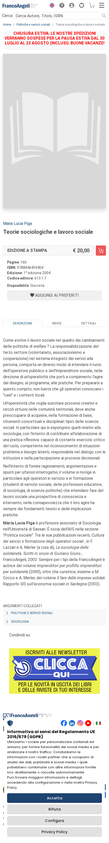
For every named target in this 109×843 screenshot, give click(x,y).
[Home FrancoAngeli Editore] (20, 6)
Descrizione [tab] (22, 323)
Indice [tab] (57, 323)
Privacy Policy (54, 831)
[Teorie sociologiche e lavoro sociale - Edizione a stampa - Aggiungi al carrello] (101, 250)
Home (7, 24)
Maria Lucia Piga (17, 223)
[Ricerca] (104, 15)
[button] (51, 6)
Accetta (54, 798)
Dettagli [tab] (88, 323)
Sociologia (20, 621)
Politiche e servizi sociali (33, 24)
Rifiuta (54, 809)
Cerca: (7, 15)
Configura (54, 820)
